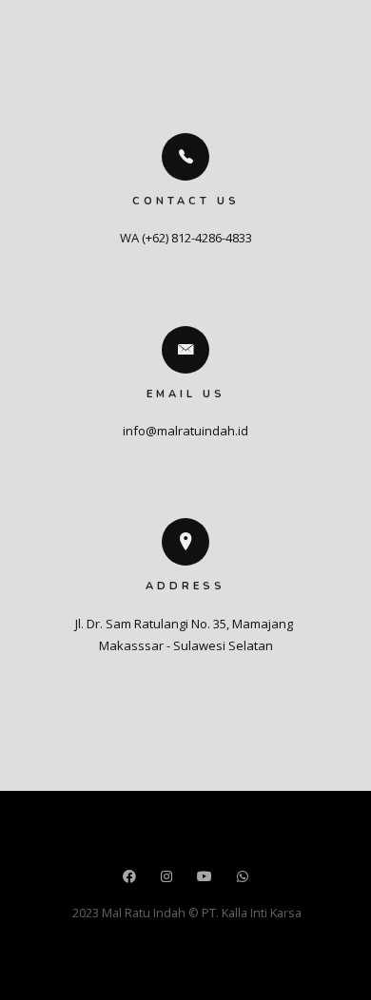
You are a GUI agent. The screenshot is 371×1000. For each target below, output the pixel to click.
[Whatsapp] (242, 878)
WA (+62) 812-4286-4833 (186, 237)
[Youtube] (204, 878)
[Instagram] (166, 878)
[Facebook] (129, 878)
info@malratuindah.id (185, 430)
